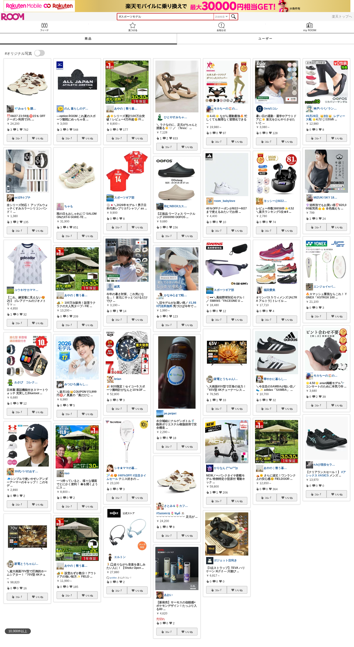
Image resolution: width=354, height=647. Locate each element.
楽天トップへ (342, 16)
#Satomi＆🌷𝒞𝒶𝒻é (168, 513)
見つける (133, 27)
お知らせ (221, 27)
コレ (17, 138)
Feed (44, 27)
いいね (39, 138)
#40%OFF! (125, 475)
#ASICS (323, 475)
